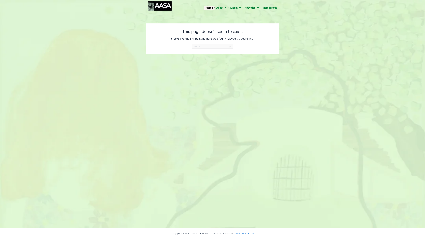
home (209, 7)
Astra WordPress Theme (243, 233)
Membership (270, 7)
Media (234, 7)
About (219, 7)
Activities (250, 7)
